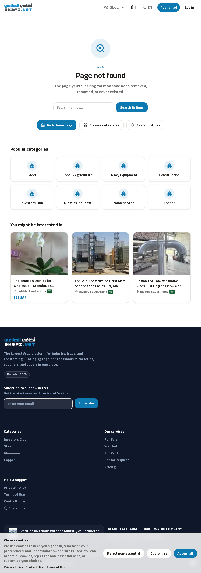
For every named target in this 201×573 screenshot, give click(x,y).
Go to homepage (60, 125)
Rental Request (116, 460)
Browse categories (104, 125)
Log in (189, 7)
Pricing (110, 466)
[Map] (133, 7)
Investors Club (15, 439)
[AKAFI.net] (18, 7)
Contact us (16, 508)
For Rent (111, 453)
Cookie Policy (35, 567)
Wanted (110, 446)
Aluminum (12, 453)
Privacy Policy (13, 567)
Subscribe (86, 403)
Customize (159, 553)
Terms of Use (56, 567)
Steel (8, 446)
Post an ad (168, 7)
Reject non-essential (123, 553)
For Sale (110, 439)
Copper (9, 460)
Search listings (132, 107)
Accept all (185, 553)
